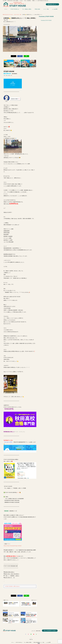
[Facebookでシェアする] (20, 56)
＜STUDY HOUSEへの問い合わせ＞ (12, 586)
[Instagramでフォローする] (28, 634)
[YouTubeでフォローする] (33, 634)
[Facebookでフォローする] (25, 634)
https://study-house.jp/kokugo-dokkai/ (12, 545)
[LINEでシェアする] (26, 56)
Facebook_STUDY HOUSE (46, 16)
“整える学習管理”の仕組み (50, 630)
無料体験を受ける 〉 (52, 4)
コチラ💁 (19, 492)
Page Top (31, 639)
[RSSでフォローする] (36, 634)
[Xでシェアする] (13, 56)
